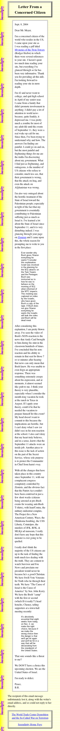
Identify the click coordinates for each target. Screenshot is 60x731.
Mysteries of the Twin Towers (30, 49)
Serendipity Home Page (30, 724)
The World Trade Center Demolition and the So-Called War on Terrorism (30, 716)
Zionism (22, 237)
